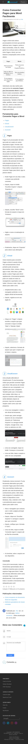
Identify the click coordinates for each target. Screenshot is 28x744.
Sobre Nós (5, 705)
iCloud (7, 123)
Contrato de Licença (19, 739)
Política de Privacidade (14, 738)
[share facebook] (4, 723)
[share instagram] (16, 723)
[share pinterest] (12, 723)
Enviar (10, 655)
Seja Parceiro (6, 710)
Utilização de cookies (8, 739)
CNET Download (6, 686)
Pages (7, 120)
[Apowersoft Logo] (12, 2)
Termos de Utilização (14, 737)
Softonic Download (7, 684)
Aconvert (7, 130)
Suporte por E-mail (7, 697)
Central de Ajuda (6, 694)
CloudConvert (9, 126)
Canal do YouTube (7, 681)
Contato (4, 707)
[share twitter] (8, 723)
